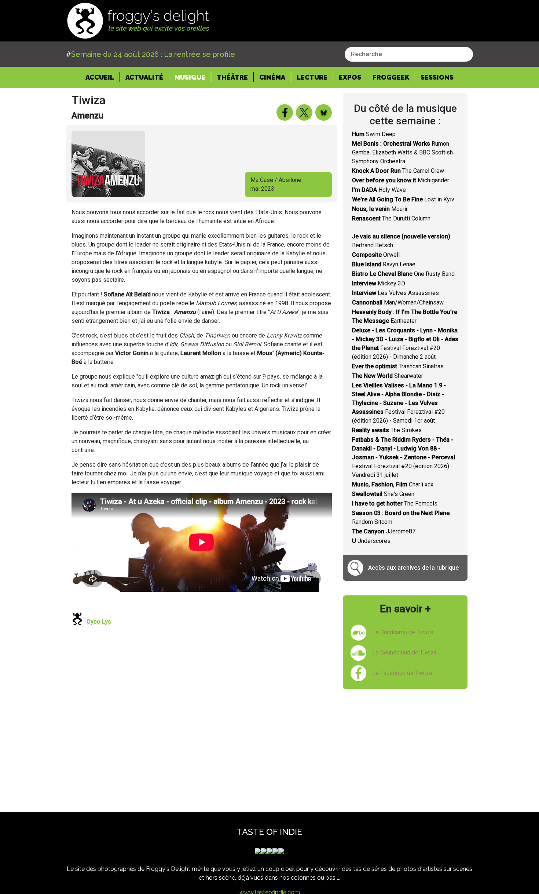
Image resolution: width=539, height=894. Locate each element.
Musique (190, 77)
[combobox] (408, 54)
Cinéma (272, 77)
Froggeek (391, 77)
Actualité (144, 77)
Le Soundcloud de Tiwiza (404, 652)
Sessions (437, 77)
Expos (350, 77)
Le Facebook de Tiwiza (402, 672)
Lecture (312, 77)
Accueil (102, 77)
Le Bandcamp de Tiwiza (402, 632)
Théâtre (232, 77)
